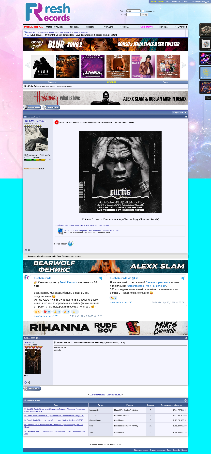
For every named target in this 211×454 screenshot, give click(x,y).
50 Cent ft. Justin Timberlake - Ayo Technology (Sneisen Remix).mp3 (91, 230)
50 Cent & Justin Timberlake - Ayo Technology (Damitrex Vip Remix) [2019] (54, 416)
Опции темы (178, 113)
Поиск (165, 82)
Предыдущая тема (97, 394)
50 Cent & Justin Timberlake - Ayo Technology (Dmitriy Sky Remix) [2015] (53, 420)
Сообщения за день (201, 2)
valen (28, 342)
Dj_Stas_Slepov (34, 121)
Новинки (176, 2)
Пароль (123, 15)
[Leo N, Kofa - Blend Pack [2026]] (168, 77)
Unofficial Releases (80, 32)
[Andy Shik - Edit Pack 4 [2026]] (143, 77)
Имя (121, 11)
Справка (52, 82)
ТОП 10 (185, 2)
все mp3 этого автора (100, 225)
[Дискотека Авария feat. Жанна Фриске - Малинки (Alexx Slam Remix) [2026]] (93, 77)
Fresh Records (33, 32)
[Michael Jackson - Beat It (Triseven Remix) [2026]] (67, 77)
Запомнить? (149, 11)
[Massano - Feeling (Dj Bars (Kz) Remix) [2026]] (118, 77)
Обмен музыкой (64, 32)
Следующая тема (114, 394)
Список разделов (158, 450)
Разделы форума (48, 32)
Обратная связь (141, 450)
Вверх (184, 450)
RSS (168, 2)
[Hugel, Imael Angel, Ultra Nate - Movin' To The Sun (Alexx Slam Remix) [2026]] (42, 77)
